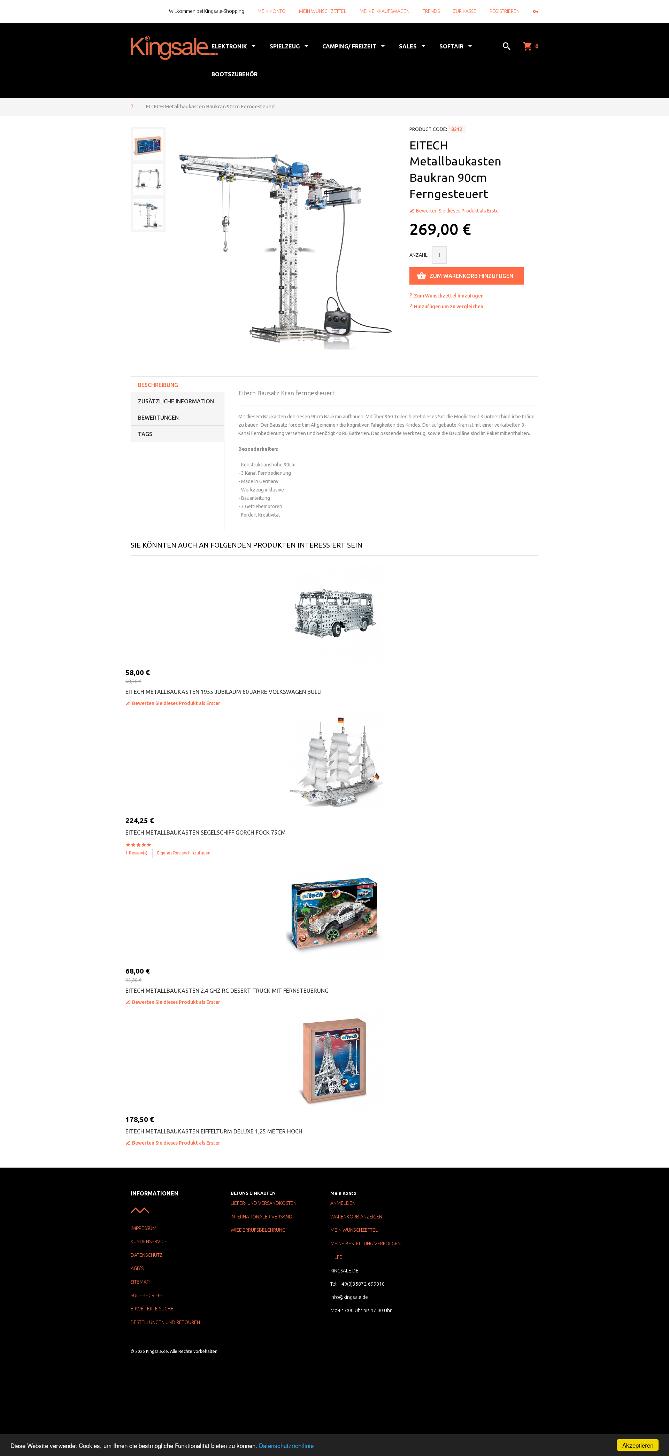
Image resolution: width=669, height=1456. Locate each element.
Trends (431, 11)
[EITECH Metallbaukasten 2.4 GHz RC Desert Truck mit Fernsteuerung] (334, 911)
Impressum (143, 1228)
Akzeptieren (637, 1445)
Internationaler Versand (261, 1216)
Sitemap (140, 1282)
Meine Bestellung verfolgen (365, 1243)
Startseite (132, 106)
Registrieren (505, 11)
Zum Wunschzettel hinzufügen (449, 296)
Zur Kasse (464, 11)
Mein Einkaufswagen (384, 11)
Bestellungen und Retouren (165, 1322)
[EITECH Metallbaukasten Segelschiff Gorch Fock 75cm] (334, 761)
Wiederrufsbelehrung (258, 1230)
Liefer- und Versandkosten (264, 1203)
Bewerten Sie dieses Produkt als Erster (458, 211)
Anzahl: (419, 255)
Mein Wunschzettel (322, 11)
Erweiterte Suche (152, 1308)
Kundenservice (149, 1241)
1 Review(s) (136, 853)
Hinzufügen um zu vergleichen (448, 306)
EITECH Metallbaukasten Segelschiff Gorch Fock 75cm (205, 832)
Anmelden (342, 1203)
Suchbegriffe (147, 1295)
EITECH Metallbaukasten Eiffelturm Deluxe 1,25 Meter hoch (213, 1131)
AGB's (137, 1268)
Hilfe (336, 1257)
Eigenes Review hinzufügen (183, 853)
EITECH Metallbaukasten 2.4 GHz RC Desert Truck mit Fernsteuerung (227, 991)
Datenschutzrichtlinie (286, 1445)
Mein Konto (271, 11)
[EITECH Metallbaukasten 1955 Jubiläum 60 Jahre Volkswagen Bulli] (334, 613)
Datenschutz (146, 1255)
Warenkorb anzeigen (356, 1216)
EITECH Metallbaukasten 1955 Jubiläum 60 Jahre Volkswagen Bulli (223, 692)
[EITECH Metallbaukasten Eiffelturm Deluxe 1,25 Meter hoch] (334, 1059)
